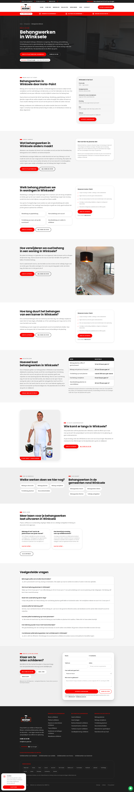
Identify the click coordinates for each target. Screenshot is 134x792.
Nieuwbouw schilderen (54, 736)
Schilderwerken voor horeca (65, 756)
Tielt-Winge (103, 768)
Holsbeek (87, 768)
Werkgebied (73, 7)
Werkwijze (56, 7)
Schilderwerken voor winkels (47, 756)
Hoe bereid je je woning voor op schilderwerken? (62, 532)
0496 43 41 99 (53, 54)
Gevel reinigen (75, 720)
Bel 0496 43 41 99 (47, 169)
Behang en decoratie (102, 13)
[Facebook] (57, 1)
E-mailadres (92, 656)
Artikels (104, 785)
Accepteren (13, 787)
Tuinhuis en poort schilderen (79, 729)
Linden (31, 771)
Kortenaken (79, 768)
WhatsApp (25, 676)
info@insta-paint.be (81, 697)
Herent (25, 771)
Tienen (33, 768)
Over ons (48, 7)
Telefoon (67, 663)
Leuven (46, 768)
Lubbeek (95, 768)
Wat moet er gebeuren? (71, 677)
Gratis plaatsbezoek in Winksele (33, 54)
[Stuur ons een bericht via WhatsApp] (130, 788)
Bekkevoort (70, 768)
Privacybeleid (111, 785)
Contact (87, 7)
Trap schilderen (52, 728)
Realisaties (64, 7)
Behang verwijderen (57, 486)
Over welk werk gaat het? (72, 670)
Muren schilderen (53, 717)
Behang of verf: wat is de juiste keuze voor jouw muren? (32, 532)
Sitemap (98, 785)
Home (41, 7)
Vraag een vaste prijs (29, 393)
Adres (90, 663)
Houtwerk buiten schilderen (79, 726)
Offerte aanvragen (106, 7)
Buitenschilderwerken (76, 13)
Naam (66, 656)
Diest (40, 768)
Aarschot (53, 768)
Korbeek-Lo (47, 771)
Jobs (80, 7)
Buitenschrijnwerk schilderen (79, 723)
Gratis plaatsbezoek (29, 169)
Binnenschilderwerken (49, 13)
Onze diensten (26, 13)
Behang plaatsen (42, 486)
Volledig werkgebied (93, 494)
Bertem (55, 771)
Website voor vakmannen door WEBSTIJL (39, 785)
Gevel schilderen (76, 717)
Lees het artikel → (27, 546)
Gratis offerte (27, 229)
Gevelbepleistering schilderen (79, 732)
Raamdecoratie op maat (102, 732)
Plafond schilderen (53, 720)
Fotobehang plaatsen (27, 491)
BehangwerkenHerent (76, 489)
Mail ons (42, 672)
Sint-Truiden (61, 768)
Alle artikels (26, 554)
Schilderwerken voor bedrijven (28, 756)
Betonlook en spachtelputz (102, 729)
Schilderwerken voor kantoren (83, 756)
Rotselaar (39, 771)
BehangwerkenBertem (77, 494)
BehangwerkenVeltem (93, 489)
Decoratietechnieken (44, 491)
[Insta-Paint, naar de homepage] (26, 7)
